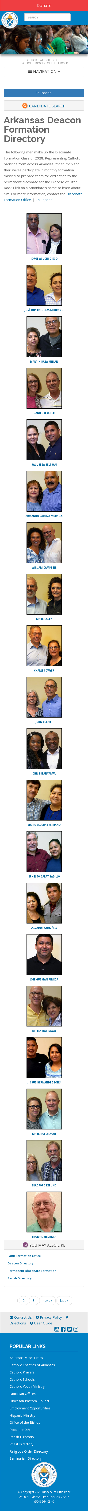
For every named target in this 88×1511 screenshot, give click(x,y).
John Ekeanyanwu (44, 773)
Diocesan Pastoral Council (30, 1401)
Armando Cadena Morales (44, 516)
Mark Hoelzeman (44, 1134)
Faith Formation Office (24, 1256)
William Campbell (44, 567)
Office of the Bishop (25, 1422)
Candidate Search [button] (47, 106)
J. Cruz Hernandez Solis (44, 1082)
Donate (44, 5)
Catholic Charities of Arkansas (32, 1365)
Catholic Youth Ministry (27, 1386)
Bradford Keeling (44, 1185)
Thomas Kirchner (44, 1237)
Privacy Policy (50, 1317)
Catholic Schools (22, 1379)
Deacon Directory (21, 1263)
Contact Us (22, 1317)
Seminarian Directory (26, 1458)
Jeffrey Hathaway (44, 1031)
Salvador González (44, 928)
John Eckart (44, 722)
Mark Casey (44, 619)
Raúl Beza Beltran (44, 464)
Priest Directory (21, 1444)
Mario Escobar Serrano (44, 825)
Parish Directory (20, 1278)
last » (64, 1300)
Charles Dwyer (44, 670)
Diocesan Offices (23, 1393)
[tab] (44, 71)
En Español (44, 93)
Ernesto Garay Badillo (44, 876)
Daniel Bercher (44, 413)
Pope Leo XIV (20, 1429)
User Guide (42, 1323)
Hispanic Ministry (22, 1415)
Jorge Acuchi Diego (44, 258)
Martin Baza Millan (44, 361)
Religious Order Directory (29, 1451)
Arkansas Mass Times (26, 1357)
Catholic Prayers (22, 1372)
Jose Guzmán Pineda (44, 979)
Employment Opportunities (30, 1408)
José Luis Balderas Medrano (44, 310)
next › (47, 1300)
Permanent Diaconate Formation (32, 1271)
